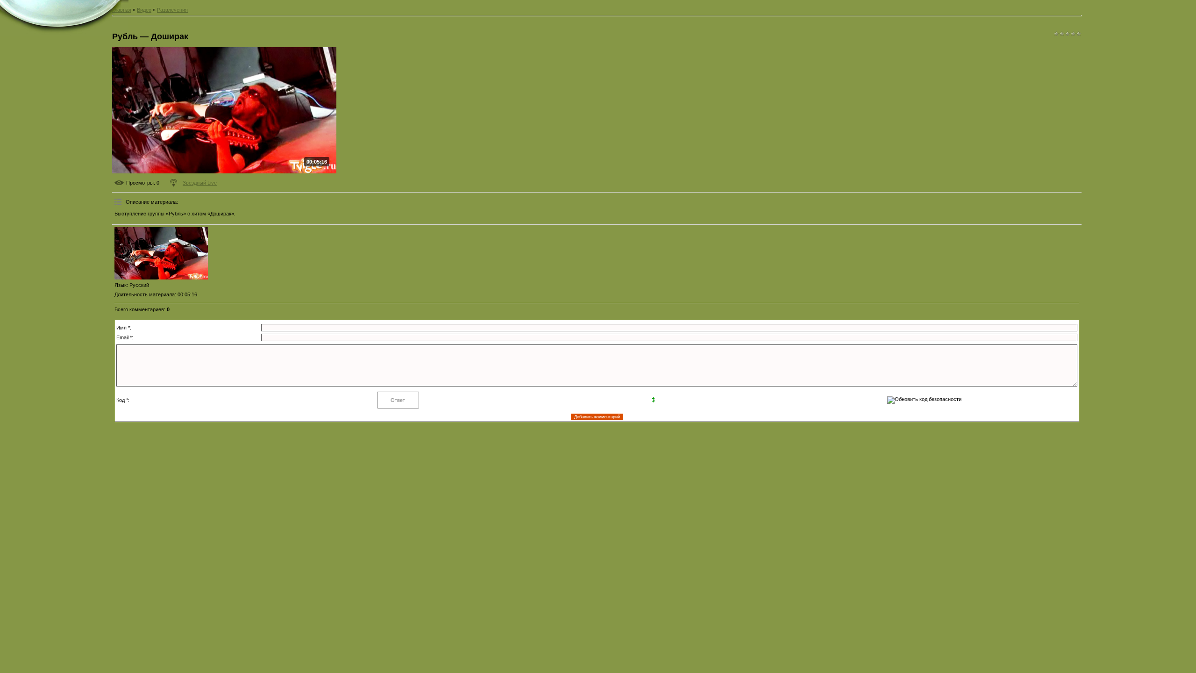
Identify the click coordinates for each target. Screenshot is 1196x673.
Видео (144, 10)
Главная (121, 10)
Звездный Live (200, 183)
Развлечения (172, 10)
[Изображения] (161, 253)
